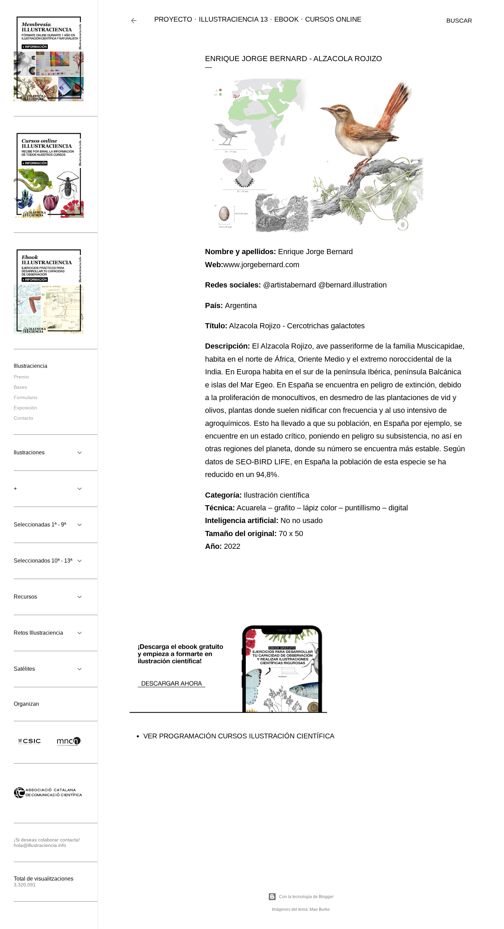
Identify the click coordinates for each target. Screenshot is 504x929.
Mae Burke (320, 909)
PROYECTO (173, 19)
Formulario (25, 397)
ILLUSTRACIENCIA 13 (233, 19)
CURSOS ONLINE (333, 19)
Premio (21, 376)
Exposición (25, 407)
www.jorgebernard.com (261, 264)
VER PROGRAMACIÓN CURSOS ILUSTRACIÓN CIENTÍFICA (238, 736)
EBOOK (286, 19)
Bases (20, 387)
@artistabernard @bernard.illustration (325, 285)
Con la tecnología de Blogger (306, 896)
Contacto (23, 418)
